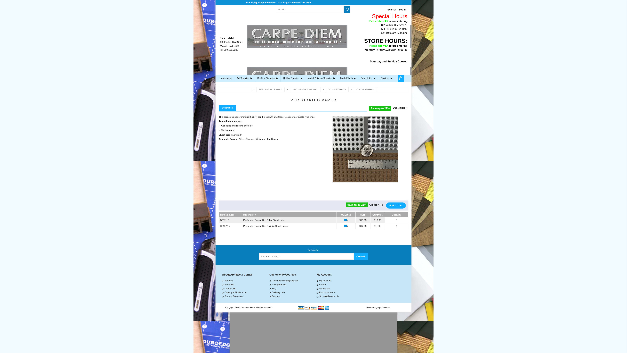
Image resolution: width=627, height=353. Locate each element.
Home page (226, 78)
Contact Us (230, 288)
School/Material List (329, 296)
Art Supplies (243, 78)
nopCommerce (383, 308)
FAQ (274, 288)
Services (385, 78)
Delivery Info (278, 292)
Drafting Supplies (266, 78)
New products (279, 284)
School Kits (367, 78)
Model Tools (346, 78)
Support (276, 296)
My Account (325, 280)
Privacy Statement (234, 296)
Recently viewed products (285, 280)
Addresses (324, 288)
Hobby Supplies (291, 78)
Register (391, 10)
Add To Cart (395, 205)
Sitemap (229, 280)
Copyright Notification (236, 292)
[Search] (347, 9)
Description (227, 108)
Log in (402, 10)
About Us (229, 284)
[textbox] (310, 9)
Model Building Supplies (320, 78)
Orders (322, 284)
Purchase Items (327, 292)
